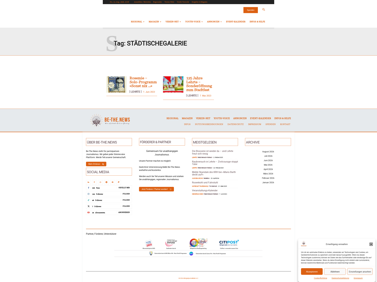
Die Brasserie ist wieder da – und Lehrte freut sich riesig (212, 152)
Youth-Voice (192, 22)
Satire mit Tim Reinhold (200, 186)
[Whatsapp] (100, 182)
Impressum (358, 278)
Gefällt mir (124, 187)
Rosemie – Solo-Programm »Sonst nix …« (143, 82)
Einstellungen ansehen (360, 271)
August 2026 (268, 151)
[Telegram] (106, 182)
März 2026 (268, 173)
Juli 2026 (268, 156)
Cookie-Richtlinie (320, 278)
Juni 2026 (268, 160)
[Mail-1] (112, 182)
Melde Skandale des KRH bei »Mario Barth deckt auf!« (214, 173)
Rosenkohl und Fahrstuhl (205, 182)
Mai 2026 (268, 164)
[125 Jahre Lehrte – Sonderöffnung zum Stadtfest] (173, 84)
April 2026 (268, 169)
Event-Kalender (235, 22)
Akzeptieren (312, 271)
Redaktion (207, 178)
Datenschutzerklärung (340, 278)
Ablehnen (335, 271)
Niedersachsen (197, 194)
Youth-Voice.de (183, 2)
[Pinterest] (94, 182)
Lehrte (135, 91)
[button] (371, 244)
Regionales (157, 2)
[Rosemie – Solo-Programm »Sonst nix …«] (116, 84)
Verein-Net (172, 22)
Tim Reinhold (213, 186)
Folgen (126, 194)
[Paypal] (118, 182)
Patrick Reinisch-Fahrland (205, 157)
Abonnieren (124, 212)
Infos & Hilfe (257, 22)
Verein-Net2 (169, 2)
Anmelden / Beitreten (142, 2)
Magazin (154, 22)
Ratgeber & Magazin (199, 2)
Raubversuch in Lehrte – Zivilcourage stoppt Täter (215, 163)
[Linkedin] (88, 182)
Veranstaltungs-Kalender (205, 190)
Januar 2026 (268, 182)
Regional (136, 22)
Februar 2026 (268, 178)
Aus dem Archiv (197, 178)
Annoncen (213, 22)
